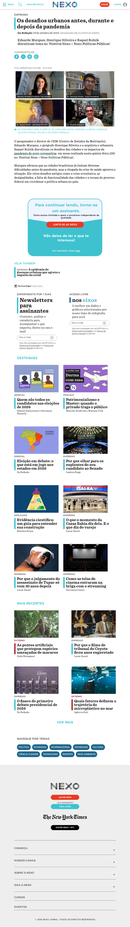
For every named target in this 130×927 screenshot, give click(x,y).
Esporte (68, 754)
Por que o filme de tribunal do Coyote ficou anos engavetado (94, 648)
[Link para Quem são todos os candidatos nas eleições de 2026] (36, 378)
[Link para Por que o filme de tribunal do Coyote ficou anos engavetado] (93, 624)
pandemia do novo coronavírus (35, 153)
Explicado (20, 515)
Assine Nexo (65, 797)
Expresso (69, 456)
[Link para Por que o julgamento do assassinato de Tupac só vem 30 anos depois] (36, 558)
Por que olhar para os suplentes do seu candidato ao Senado (85, 464)
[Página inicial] (65, 4)
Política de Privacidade (29, 345)
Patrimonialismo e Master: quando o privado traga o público (86, 403)
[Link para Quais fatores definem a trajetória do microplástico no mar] (93, 680)
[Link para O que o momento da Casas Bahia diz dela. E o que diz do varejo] (85, 499)
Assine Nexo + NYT (65, 827)
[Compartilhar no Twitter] (23, 56)
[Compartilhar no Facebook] (16, 56)
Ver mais (65, 722)
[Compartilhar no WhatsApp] (36, 56)
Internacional (60, 747)
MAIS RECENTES (35, 4)
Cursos (19, 897)
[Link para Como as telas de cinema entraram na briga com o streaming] (85, 558)
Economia (40, 747)
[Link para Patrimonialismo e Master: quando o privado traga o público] (85, 378)
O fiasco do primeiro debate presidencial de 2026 (37, 704)
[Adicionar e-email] (52, 338)
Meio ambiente (86, 754)
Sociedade (81, 747)
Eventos (20, 907)
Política (24, 747)
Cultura (98, 747)
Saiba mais (37, 286)
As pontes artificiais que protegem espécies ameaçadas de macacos (37, 648)
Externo (19, 640)
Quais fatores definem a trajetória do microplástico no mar (95, 704)
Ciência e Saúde (28, 754)
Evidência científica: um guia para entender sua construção (37, 523)
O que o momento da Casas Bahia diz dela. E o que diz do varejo (87, 523)
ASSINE (104, 4)
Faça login (65, 807)
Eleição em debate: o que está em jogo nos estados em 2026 (35, 464)
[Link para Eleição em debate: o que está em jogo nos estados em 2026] (36, 440)
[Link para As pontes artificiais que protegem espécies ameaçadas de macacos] (36, 624)
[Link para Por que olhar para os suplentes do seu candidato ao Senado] (85, 440)
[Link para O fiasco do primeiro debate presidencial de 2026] (36, 680)
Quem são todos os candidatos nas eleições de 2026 (38, 403)
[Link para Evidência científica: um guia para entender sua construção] (36, 499)
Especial (19, 395)
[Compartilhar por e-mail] (29, 56)
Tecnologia (50, 754)
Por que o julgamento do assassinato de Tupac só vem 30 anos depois (38, 582)
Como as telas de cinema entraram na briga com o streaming (86, 582)
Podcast (68, 395)
